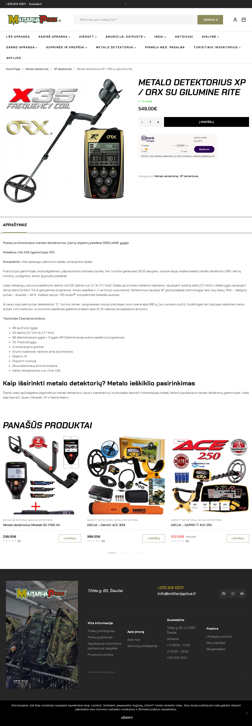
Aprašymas (15, 224)
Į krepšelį (206, 122)
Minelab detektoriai (40, 520)
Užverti (127, 717)
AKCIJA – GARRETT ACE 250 (191, 525)
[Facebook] (223, 593)
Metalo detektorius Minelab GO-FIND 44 (31, 525)
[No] (247, 713)
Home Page (13, 69)
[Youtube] (242, 593)
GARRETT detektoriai (100, 520)
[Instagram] (232, 593)
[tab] (15, 224)
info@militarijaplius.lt (177, 593)
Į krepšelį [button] (70, 538)
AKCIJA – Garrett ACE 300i (106, 525)
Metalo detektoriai (37, 69)
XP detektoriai (63, 69)
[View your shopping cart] (243, 19)
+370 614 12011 (170, 587)
